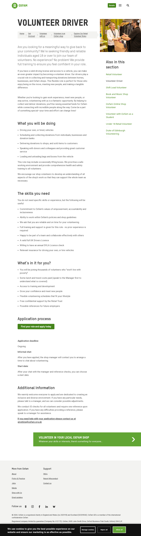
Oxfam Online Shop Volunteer (116, 105)
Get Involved (31, 35)
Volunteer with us (43, 35)
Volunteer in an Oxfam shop (59, 35)
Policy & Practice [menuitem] (18, 479)
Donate (112, 5)
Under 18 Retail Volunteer (119, 123)
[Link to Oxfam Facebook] (40, 507)
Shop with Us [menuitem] (17, 493)
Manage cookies (88, 530)
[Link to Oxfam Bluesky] (54, 506)
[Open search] (128, 5)
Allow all (119, 530)
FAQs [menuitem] (45, 474)
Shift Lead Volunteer (116, 87)
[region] (70, 530)
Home (22, 34)
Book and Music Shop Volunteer (117, 96)
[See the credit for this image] (138, 21)
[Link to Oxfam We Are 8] (26, 507)
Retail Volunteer (114, 74)
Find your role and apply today (36, 327)
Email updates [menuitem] (17, 497)
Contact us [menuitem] (47, 483)
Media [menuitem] (14, 488)
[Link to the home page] (19, 5)
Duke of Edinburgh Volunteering (115, 132)
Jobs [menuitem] (14, 483)
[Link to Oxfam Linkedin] (47, 506)
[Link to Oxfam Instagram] (32, 506)
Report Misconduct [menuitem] (50, 479)
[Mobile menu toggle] (120, 5)
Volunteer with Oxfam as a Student (119, 115)
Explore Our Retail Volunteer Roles (81, 35)
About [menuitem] (14, 474)
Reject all (104, 530)
